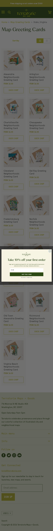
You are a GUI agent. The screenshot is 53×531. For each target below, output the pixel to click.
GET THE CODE (26, 274)
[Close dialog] (50, 251)
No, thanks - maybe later (26, 277)
